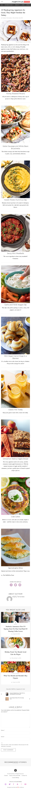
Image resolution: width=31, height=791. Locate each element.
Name (3, 730)
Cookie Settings (15, 777)
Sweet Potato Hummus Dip (15, 200)
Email (2, 736)
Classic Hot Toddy (15, 410)
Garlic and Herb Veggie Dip (16, 305)
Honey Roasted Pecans (15, 94)
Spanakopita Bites (15, 568)
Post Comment (8, 750)
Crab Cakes (15, 517)
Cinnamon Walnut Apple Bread (15, 459)
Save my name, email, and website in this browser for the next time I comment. (14, 745)
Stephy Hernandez (7, 18)
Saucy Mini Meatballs (15, 253)
